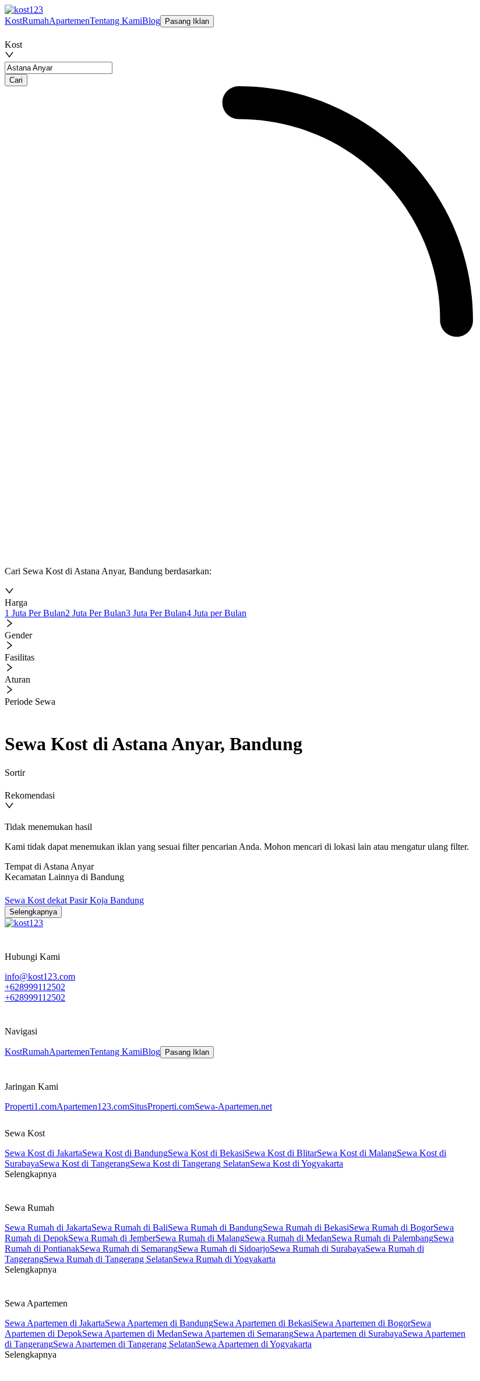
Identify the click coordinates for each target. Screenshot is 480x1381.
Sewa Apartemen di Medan (132, 1333)
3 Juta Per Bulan (156, 613)
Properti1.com (31, 1106)
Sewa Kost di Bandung (125, 1153)
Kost (13, 21)
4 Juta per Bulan (216, 613)
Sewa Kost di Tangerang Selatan (190, 1163)
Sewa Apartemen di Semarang (238, 1333)
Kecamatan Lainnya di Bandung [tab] (64, 877)
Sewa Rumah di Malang (200, 1238)
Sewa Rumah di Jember (112, 1238)
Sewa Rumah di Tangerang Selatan (108, 1259)
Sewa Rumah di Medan (288, 1238)
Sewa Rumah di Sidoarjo (224, 1248)
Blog (151, 21)
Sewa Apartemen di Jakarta (55, 1323)
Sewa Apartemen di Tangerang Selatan (124, 1344)
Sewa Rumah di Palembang (382, 1238)
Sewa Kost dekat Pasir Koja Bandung (74, 900)
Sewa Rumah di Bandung (215, 1227)
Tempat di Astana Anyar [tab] (49, 866)
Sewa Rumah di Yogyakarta (224, 1259)
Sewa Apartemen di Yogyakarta (254, 1344)
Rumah (35, 21)
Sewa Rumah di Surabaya (317, 1248)
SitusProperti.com (162, 1106)
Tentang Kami (116, 21)
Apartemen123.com (93, 1106)
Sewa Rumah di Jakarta (48, 1227)
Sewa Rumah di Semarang (129, 1248)
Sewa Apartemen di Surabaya (348, 1333)
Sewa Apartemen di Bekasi (263, 1323)
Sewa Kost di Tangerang (84, 1163)
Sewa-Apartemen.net (233, 1106)
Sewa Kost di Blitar (281, 1153)
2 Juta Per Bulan (95, 613)
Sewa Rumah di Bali (129, 1227)
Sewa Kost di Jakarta (43, 1153)
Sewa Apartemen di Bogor (362, 1323)
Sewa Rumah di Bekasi (306, 1227)
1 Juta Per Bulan (35, 613)
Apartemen (69, 21)
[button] (239, 597)
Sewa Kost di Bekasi (206, 1153)
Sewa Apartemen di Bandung (159, 1323)
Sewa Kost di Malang (357, 1153)
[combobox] (58, 33)
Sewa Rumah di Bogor (391, 1227)
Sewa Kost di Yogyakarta (296, 1163)
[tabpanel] (239, 906)
